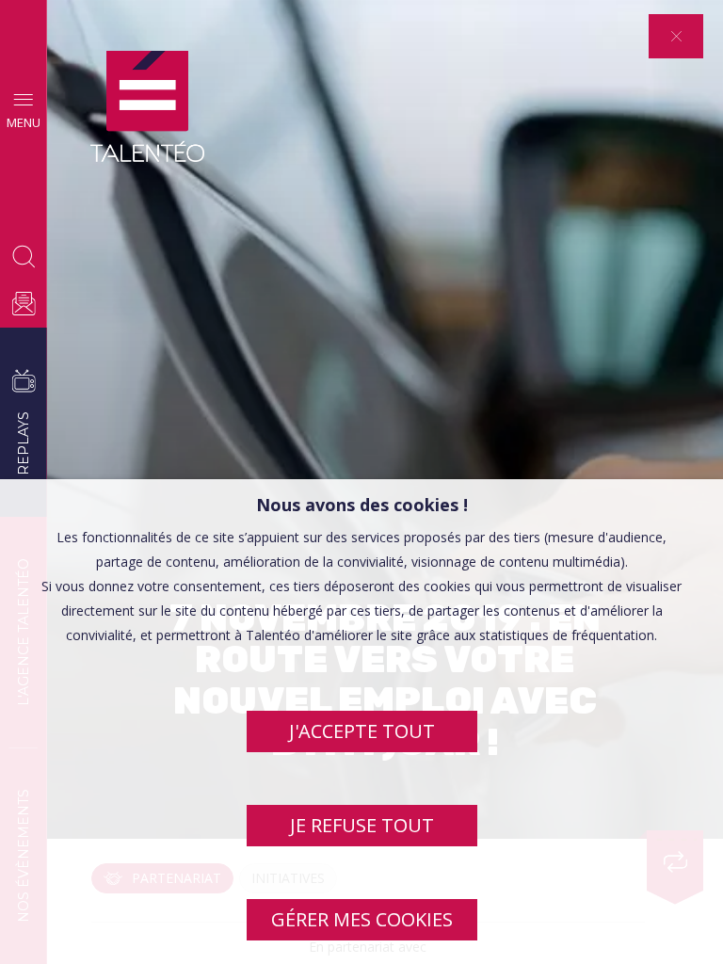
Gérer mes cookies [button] (362, 919)
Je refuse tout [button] (362, 825)
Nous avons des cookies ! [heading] (362, 504)
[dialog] (361, 721)
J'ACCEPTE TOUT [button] (362, 731)
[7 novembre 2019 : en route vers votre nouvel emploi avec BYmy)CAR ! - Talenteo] (147, 107)
